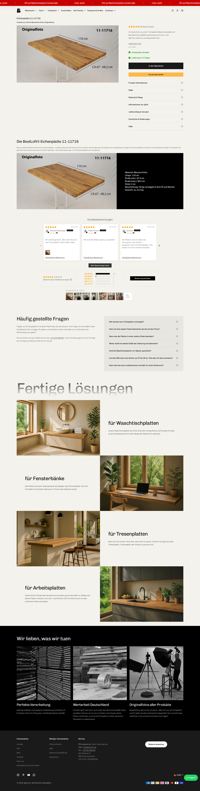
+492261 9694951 (89, 750)
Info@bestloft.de (89, 747)
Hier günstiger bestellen (155, 74)
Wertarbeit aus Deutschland (28, 765)
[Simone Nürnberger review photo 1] (47, 252)
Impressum (54, 757)
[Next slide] (159, 245)
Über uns (20, 761)
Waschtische (29, 10)
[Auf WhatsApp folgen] (34, 775)
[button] (134, 26)
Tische (41, 10)
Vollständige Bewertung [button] (55, 257)
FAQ (18, 748)
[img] (50, 227)
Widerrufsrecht (55, 744)
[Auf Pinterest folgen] (23, 775)
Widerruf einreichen (156, 744)
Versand (20, 757)
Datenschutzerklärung (58, 752)
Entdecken (109, 10)
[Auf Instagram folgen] (18, 775)
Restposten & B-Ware (95, 10)
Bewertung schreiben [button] (143, 278)
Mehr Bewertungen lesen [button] (100, 265)
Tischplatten (52, 10)
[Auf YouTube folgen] (28, 775)
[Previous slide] (40, 245)
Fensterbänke (66, 10)
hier (35, 329)
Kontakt (20, 744)
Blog (18, 752)
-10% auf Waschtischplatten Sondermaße (21, 3)
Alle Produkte (78, 10)
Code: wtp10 (59, 3)
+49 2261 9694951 (57, 338)
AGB (51, 748)
